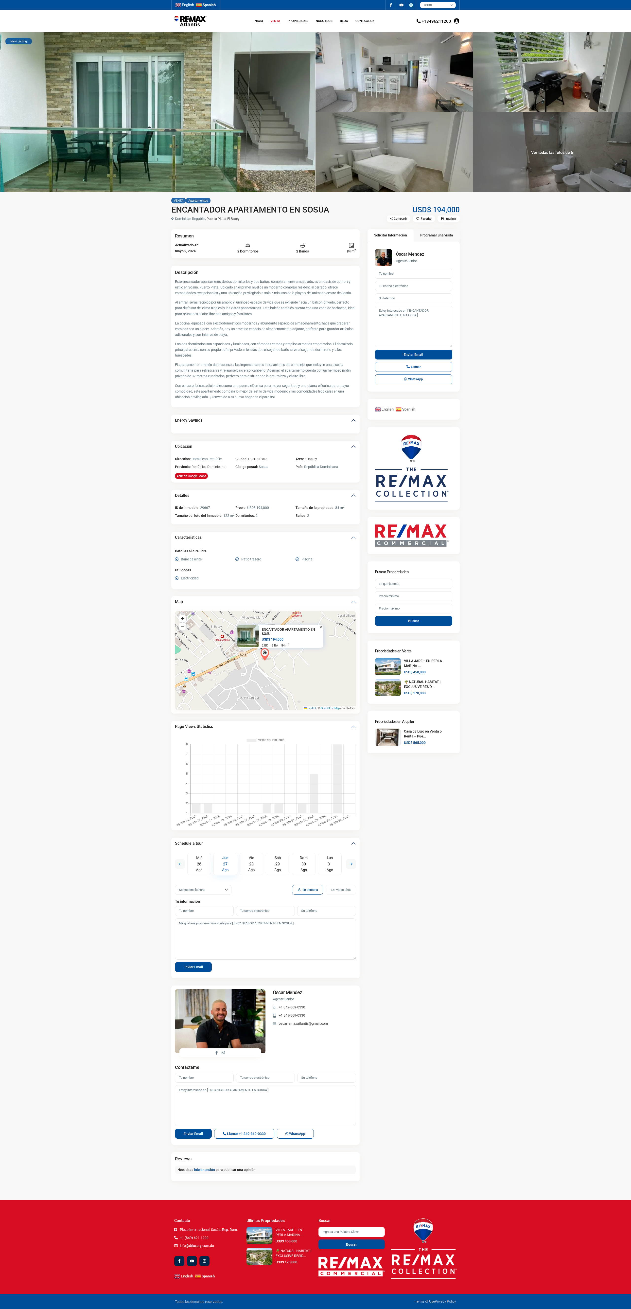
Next (351, 864)
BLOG (344, 21)
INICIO (258, 21)
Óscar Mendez (287, 992)
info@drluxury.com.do (197, 1246)
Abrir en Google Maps (191, 476)
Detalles (182, 495)
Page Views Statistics (194, 726)
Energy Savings (188, 420)
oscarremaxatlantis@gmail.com (303, 1023)
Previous (180, 864)
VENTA (275, 21)
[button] (266, 654)
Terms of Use (425, 1301)
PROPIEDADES (298, 21)
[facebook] (391, 5)
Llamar (246, 1134)
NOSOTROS (324, 21)
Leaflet (311, 708)
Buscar (413, 621)
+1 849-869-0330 (292, 1007)
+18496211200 (436, 21)
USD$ (428, 5)
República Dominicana (209, 467)
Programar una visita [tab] (436, 235)
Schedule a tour (189, 843)
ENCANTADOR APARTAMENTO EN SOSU (288, 632)
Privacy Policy (445, 1301)
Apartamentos (198, 200)
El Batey (233, 219)
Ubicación (183, 446)
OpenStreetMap (330, 708)
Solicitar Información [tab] (390, 235)
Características (188, 537)
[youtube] (401, 5)
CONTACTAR (364, 21)
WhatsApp (296, 1134)
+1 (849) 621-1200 (194, 1238)
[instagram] (411, 5)
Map (179, 601)
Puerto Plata (216, 219)
